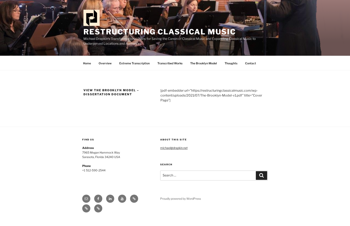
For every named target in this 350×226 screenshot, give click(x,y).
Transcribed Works (169, 63)
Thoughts (231, 63)
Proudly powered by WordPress (180, 198)
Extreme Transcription (134, 63)
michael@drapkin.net (174, 148)
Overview (105, 63)
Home (87, 63)
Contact (250, 63)
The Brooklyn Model (203, 63)
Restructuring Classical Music (159, 31)
